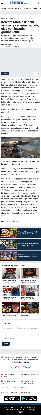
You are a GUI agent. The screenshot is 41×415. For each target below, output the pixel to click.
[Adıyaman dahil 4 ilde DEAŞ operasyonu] (30, 307)
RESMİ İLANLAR (7, 8)
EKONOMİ (27, 8)
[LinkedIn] (22, 367)
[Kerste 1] (20, 147)
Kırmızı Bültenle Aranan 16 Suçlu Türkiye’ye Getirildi (10, 314)
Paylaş (6, 73)
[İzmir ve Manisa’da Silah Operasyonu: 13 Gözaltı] (30, 274)
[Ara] (38, 3)
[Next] (29, 367)
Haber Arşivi (28, 392)
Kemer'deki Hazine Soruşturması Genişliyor (28, 298)
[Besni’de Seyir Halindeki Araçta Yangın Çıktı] (11, 290)
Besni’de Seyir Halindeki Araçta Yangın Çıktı (9, 298)
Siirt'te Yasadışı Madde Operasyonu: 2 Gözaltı (9, 281)
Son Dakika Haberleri (10, 392)
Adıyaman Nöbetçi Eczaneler (8, 375)
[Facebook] (11, 367)
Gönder (5, 344)
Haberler (4, 18)
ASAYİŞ (12, 18)
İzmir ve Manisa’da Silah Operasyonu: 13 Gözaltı (28, 281)
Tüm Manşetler (28, 388)
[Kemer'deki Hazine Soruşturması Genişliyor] (30, 290)
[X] (15, 367)
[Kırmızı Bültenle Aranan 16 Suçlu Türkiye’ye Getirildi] (11, 307)
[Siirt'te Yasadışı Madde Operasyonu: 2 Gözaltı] (11, 274)
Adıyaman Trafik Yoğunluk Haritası (27, 382)
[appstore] (12, 399)
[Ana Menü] (2, 3)
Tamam (20, 412)
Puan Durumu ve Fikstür (10, 388)
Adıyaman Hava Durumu (31, 374)
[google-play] (29, 399)
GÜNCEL (18, 8)
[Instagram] (18, 367)
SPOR (35, 8)
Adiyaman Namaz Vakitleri (8, 382)
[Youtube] (25, 367)
